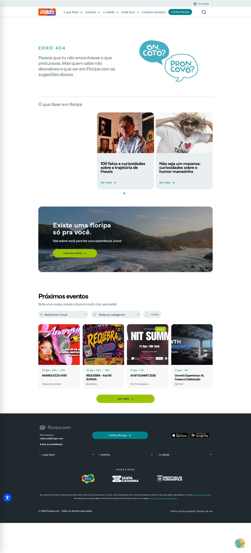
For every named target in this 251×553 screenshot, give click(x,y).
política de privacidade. (202, 495)
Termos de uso (205, 511)
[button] (73, 12)
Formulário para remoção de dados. (163, 498)
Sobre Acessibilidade (51, 444)
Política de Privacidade (182, 511)
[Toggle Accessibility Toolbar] (7, 497)
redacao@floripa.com (51, 438)
